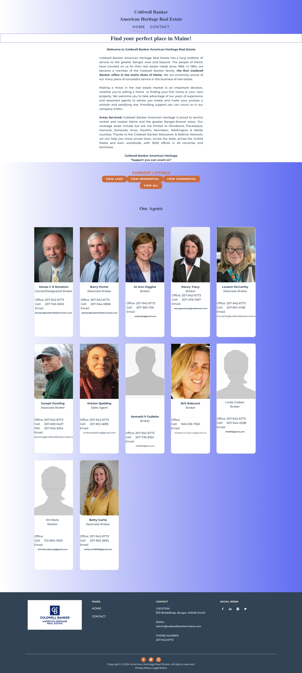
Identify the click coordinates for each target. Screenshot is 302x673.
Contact (160, 27)
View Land (114, 178)
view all (151, 185)
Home (138, 27)
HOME (96, 608)
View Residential (145, 178)
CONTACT (99, 616)
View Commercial (181, 178)
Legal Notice (160, 668)
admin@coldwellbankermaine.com (178, 626)
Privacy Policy (143, 668)
